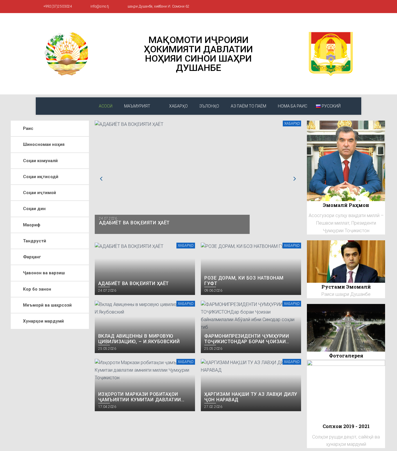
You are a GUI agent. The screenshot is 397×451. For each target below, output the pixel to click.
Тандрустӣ (34, 241)
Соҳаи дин (34, 208)
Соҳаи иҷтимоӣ (39, 192)
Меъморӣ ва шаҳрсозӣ (47, 305)
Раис (28, 128)
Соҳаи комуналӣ (40, 160)
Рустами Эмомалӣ (346, 286)
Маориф (31, 225)
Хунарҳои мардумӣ (43, 321)
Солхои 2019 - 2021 (346, 426)
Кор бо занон (37, 289)
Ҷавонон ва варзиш (44, 272)
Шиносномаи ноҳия (44, 144)
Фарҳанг (32, 256)
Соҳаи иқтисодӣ (40, 176)
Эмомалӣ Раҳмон (346, 205)
